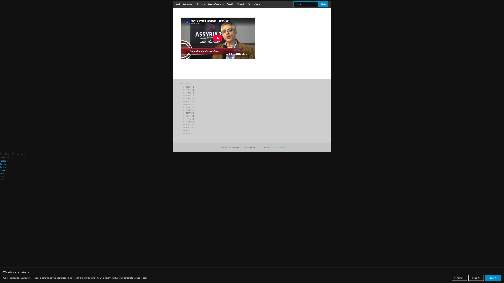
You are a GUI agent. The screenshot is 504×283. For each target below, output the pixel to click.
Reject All (476, 278)
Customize (458, 278)
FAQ (248, 4)
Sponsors (201, 4)
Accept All (493, 278)
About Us (230, 4)
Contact (240, 4)
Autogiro (256, 4)
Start (178, 4)
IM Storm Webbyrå (277, 147)
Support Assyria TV (216, 4)
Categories (187, 4)
